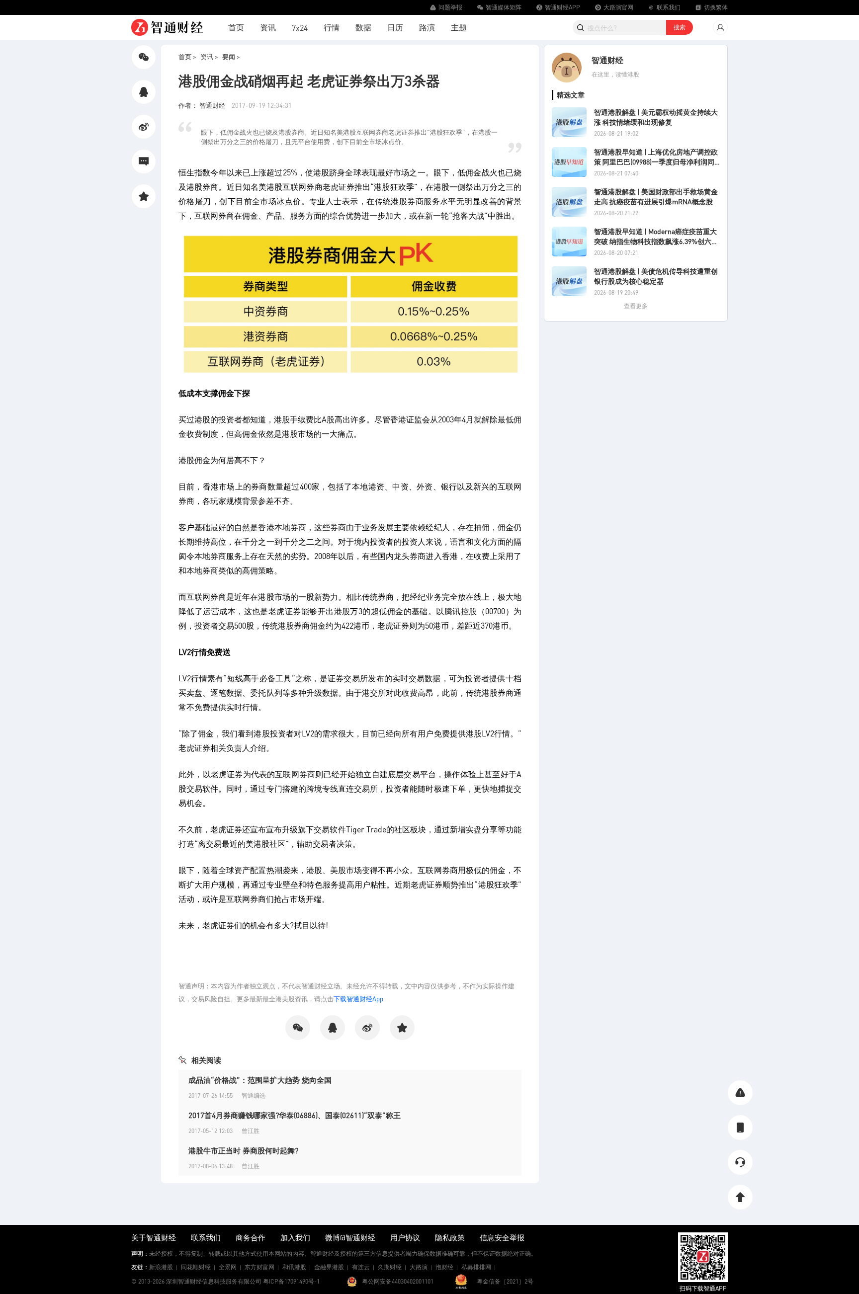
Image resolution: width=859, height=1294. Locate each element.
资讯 (268, 27)
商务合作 (250, 1237)
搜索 (680, 27)
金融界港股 (329, 1267)
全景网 (228, 1267)
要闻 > (231, 56)
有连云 (361, 1267)
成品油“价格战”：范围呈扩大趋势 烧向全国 (260, 1080)
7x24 (300, 27)
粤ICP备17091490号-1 (291, 1281)
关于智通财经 (153, 1237)
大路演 (419, 1267)
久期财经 (390, 1267)
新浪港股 (161, 1267)
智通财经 (607, 60)
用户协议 (405, 1237)
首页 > (187, 56)
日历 (395, 27)
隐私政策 (450, 1237)
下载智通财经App (358, 998)
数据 (363, 27)
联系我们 (206, 1237)
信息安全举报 (502, 1237)
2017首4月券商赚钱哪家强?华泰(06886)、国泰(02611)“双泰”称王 (294, 1115)
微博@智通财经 (350, 1237)
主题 (459, 27)
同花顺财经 (196, 1267)
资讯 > (209, 56)
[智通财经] (167, 27)
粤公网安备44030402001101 (397, 1281)
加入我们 (295, 1237)
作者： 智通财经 (202, 105)
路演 (427, 27)
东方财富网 (259, 1267)
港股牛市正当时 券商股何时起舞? (243, 1150)
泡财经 (444, 1267)
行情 (332, 27)
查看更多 (636, 306)
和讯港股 (294, 1267)
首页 (236, 27)
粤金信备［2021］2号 (505, 1281)
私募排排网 (476, 1267)
